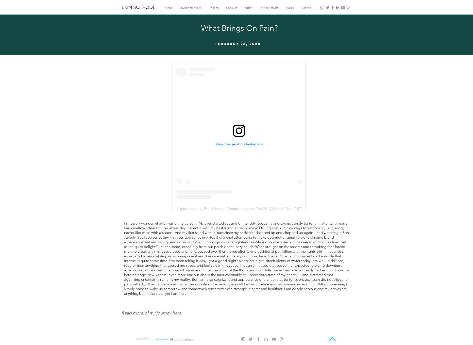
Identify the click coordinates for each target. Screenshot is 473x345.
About (175, 339)
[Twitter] (327, 7)
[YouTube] (342, 7)
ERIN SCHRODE (138, 7)
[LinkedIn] (337, 7)
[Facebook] (332, 7)
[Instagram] (322, 7)
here (176, 313)
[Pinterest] (348, 7)
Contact (187, 339)
